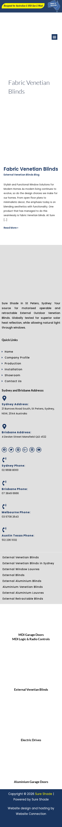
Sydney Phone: (13, 466)
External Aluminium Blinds (22, 581)
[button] (54, 37)
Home (9, 351)
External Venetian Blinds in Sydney (28, 563)
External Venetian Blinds (21, 557)
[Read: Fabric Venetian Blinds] (31, 134)
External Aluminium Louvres (23, 593)
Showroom (12, 375)
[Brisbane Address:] (4, 426)
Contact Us (13, 381)
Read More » (11, 227)
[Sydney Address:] (4, 398)
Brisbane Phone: (15, 489)
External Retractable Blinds (23, 598)
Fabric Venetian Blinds (31, 169)
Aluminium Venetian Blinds (23, 587)
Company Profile (17, 357)
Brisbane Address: (16, 432)
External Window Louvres (21, 569)
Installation (13, 369)
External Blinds (14, 575)
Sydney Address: (15, 404)
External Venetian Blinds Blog (21, 174)
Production (13, 363)
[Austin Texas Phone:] (4, 529)
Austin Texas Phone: (18, 536)
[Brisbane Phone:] (4, 483)
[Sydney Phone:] (4, 459)
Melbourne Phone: (16, 512)
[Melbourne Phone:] (4, 506)
